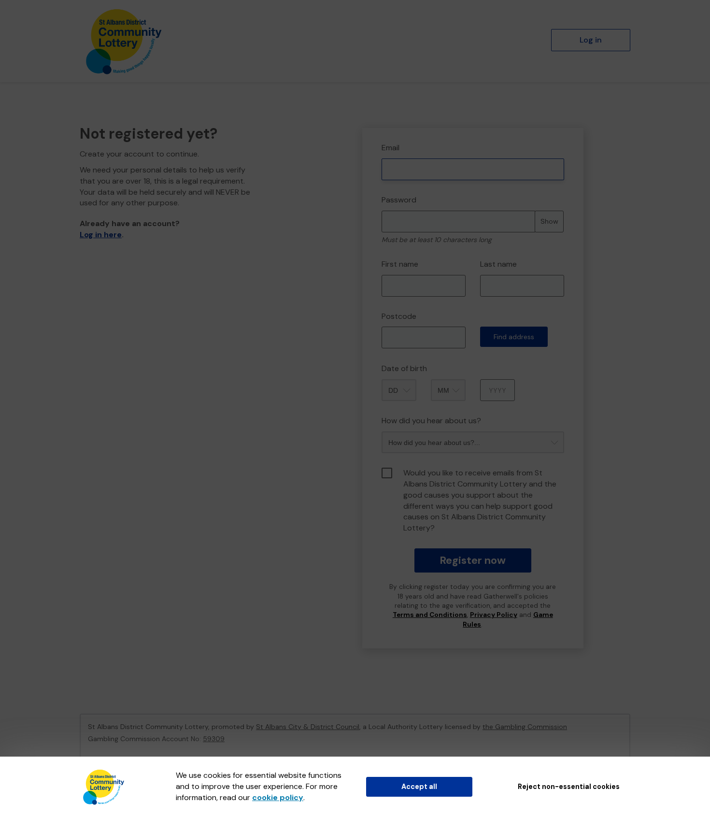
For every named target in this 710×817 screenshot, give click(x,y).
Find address (514, 336)
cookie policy (277, 797)
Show (549, 221)
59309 (214, 738)
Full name (371, 121)
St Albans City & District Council (307, 726)
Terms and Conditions (430, 615)
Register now (473, 560)
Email (390, 148)
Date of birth (404, 368)
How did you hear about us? (431, 421)
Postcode (399, 316)
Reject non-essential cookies (569, 786)
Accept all (419, 786)
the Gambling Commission (525, 726)
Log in (591, 40)
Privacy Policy (493, 615)
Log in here (101, 234)
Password (399, 200)
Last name (498, 264)
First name (400, 264)
